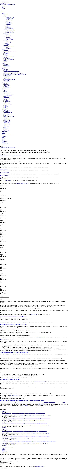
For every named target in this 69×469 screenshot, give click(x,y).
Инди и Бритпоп (6, 122)
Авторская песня (7, 119)
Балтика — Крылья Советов (26, 415)
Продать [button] (1, 146)
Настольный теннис (7, 101)
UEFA (5, 16)
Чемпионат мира (6, 15)
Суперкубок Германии (9, 39)
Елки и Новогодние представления (8, 134)
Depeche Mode (6, 111)
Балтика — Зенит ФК (24, 423)
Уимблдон (5, 70)
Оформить (2, 299)
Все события (6, 50)
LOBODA (5, 115)
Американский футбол (7, 104)
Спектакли (4, 136)
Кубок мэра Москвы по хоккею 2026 (10, 51)
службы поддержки (8, 180)
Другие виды (4, 89)
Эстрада (5, 129)
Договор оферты (5, 452)
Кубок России (8, 24)
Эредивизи (8, 44)
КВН (3, 132)
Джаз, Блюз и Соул (7, 120)
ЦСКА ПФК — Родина (25, 443)
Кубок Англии (8, 30)
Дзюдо (5, 102)
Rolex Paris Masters (7, 78)
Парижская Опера (5, 143)
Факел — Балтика (23, 420)
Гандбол (5, 105)
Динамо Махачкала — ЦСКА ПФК (29, 441)
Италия (5, 33)
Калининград (6, 155)
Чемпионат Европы (7, 66)
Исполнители (4, 109)
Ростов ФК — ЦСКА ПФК (26, 433)
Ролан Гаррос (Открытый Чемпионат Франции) (11, 71)
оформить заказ (2, 11)
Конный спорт (6, 99)
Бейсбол (5, 91)
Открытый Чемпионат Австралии (9, 79)
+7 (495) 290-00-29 (41, 404)
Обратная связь (4, 451)
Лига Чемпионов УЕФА (10, 17)
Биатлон (3, 63)
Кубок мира (6, 55)
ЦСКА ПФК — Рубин (24, 438)
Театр (3, 7)
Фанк (5, 127)
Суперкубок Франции (9, 42)
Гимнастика (6, 106)
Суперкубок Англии (9, 31)
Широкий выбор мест (3, 169)
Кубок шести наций (9, 95)
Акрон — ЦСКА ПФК (24, 431)
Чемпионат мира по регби (10, 94)
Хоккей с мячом (6, 97)
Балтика (4, 411)
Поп (4, 124)
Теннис (3, 68)
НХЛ (5, 54)
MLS (7, 47)
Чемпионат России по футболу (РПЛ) (9, 147)
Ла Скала (3, 142)
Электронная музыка (7, 121)
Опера (3, 138)
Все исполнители (7, 110)
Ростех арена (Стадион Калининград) (15, 155)
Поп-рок (5, 125)
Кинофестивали (4, 131)
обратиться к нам (34, 314)
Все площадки (4, 144)
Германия (5, 36)
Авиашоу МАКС (7, 103)
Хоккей (3, 49)
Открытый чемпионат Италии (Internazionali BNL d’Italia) (13, 73)
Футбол (3, 13)
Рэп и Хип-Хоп (6, 126)
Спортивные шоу (7, 98)
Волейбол (3, 88)
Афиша (3, 8)
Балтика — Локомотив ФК (26, 418)
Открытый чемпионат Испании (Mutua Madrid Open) (12, 72)
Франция (5, 40)
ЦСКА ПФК (5, 429)
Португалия (6, 45)
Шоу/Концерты (4, 6)
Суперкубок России (9, 23)
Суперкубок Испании (9, 28)
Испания (5, 25)
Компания (3, 449)
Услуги (3, 450)
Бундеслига (8, 37)
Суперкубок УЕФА (9, 19)
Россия (5, 20)
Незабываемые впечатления (4, 181)
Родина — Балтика (23, 413)
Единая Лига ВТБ (7, 58)
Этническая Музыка (7, 130)
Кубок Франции (8, 41)
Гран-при (5, 86)
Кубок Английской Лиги (10, 32)
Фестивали (6, 128)
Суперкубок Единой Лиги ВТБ (9, 59)
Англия (5, 29)
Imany (5, 113)
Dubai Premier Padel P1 (7, 75)
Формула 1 (4, 67)
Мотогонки (6, 100)
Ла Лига (7, 26)
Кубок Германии (8, 38)
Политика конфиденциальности (40, 466)
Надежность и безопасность (4, 175)
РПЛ (7, 21)
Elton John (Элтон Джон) (8, 112)
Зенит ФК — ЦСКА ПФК (25, 436)
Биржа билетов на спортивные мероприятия (7, 4)
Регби (5, 93)
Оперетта (3, 140)
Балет (3, 137)
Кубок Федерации (7, 81)
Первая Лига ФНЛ (9, 22)
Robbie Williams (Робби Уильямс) (9, 116)
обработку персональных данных (12, 464)
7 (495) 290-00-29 (5, 1)
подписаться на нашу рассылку (14, 395)
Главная (3, 448)
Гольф (5, 107)
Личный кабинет (3, 3)
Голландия (6, 43)
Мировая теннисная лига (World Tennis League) (11, 77)
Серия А (7, 34)
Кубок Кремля (6, 80)
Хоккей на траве (6, 96)
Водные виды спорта (7, 92)
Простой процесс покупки (4, 172)
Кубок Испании (8, 27)
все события (4, 427)
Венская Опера (4, 141)
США (5, 46)
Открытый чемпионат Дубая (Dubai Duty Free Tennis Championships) (15, 74)
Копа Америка (8, 48)
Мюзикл (3, 133)
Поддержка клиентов (3, 178)
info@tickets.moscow (25, 405)
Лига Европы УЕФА (9, 18)
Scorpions (5, 117)
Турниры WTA (6, 76)
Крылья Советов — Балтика (26, 425)
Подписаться (11, 463)
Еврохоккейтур (6, 53)
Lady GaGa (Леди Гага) (8, 114)
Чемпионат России (7, 87)
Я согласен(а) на (9, 464)
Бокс (5, 90)
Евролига (5, 60)
